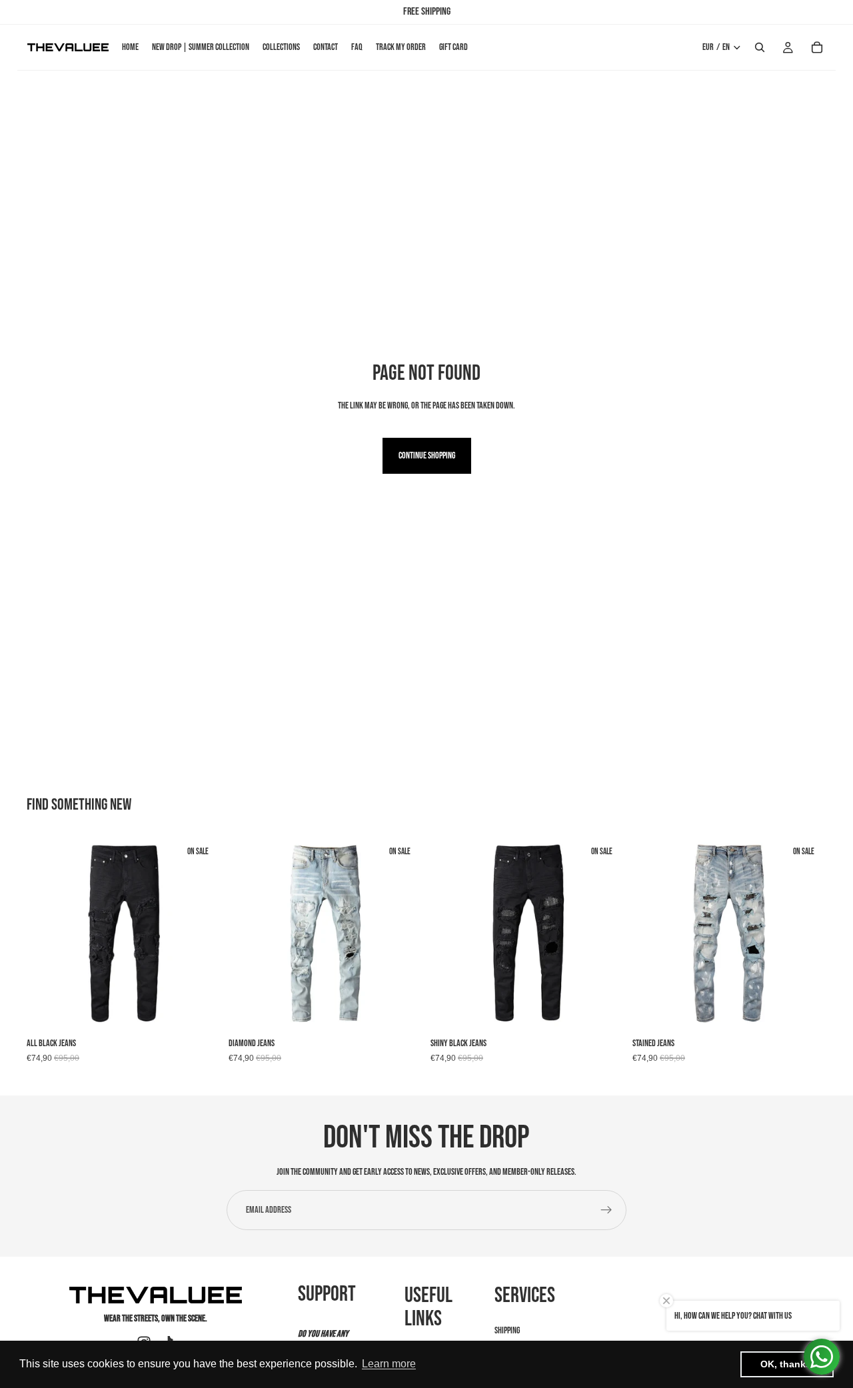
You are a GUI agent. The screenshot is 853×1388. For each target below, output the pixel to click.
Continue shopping (427, 455)
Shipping (507, 1330)
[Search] (759, 47)
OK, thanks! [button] (787, 1364)
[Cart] (817, 47)
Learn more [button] (389, 1363)
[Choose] (200, 1010)
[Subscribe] (606, 1210)
